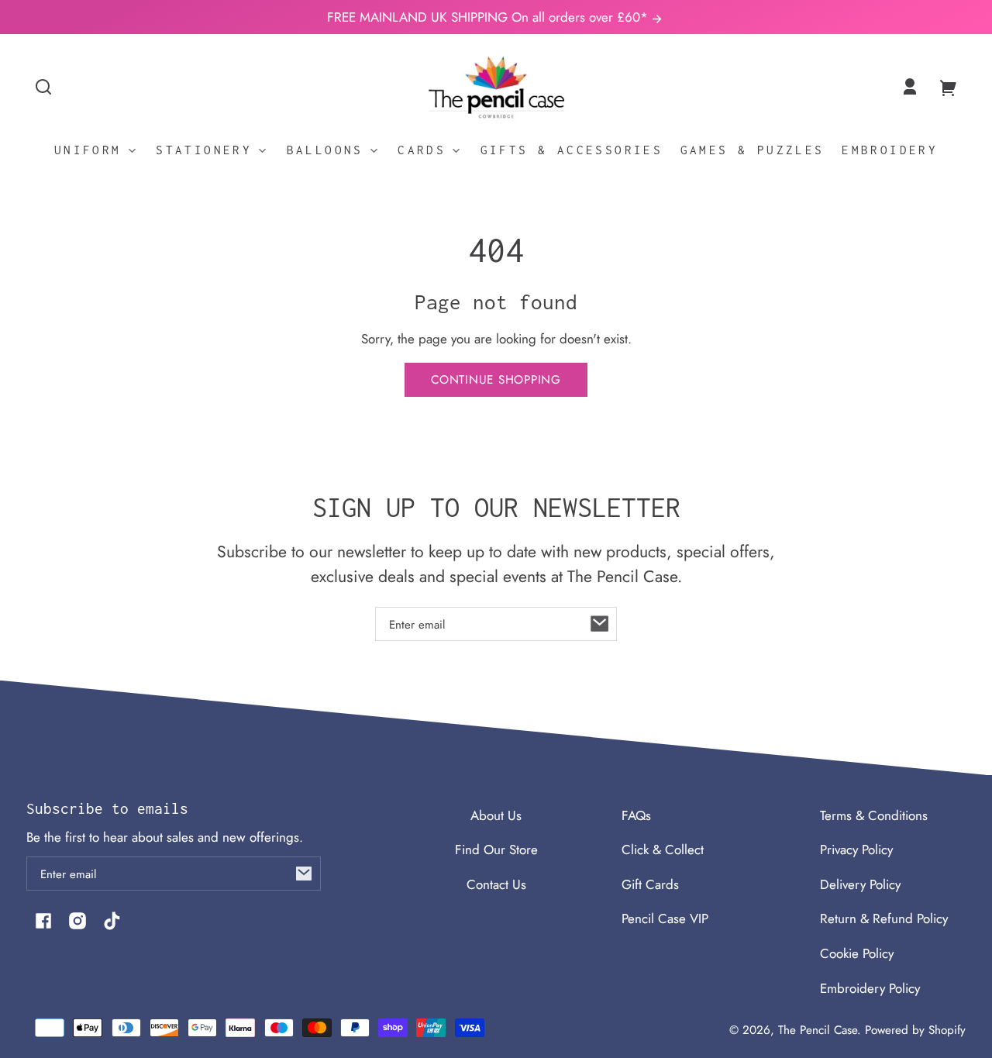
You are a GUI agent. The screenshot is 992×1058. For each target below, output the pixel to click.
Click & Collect (663, 849)
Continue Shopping (496, 379)
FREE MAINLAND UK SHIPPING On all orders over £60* (489, 17)
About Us (496, 815)
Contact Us (496, 884)
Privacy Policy (856, 849)
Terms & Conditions (874, 815)
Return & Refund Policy (884, 918)
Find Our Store (496, 849)
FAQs (636, 815)
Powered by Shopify (915, 1030)
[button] (43, 87)
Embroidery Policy (870, 988)
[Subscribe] (600, 624)
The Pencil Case (817, 1030)
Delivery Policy (860, 884)
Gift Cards (650, 884)
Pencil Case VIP (665, 918)
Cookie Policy (857, 953)
